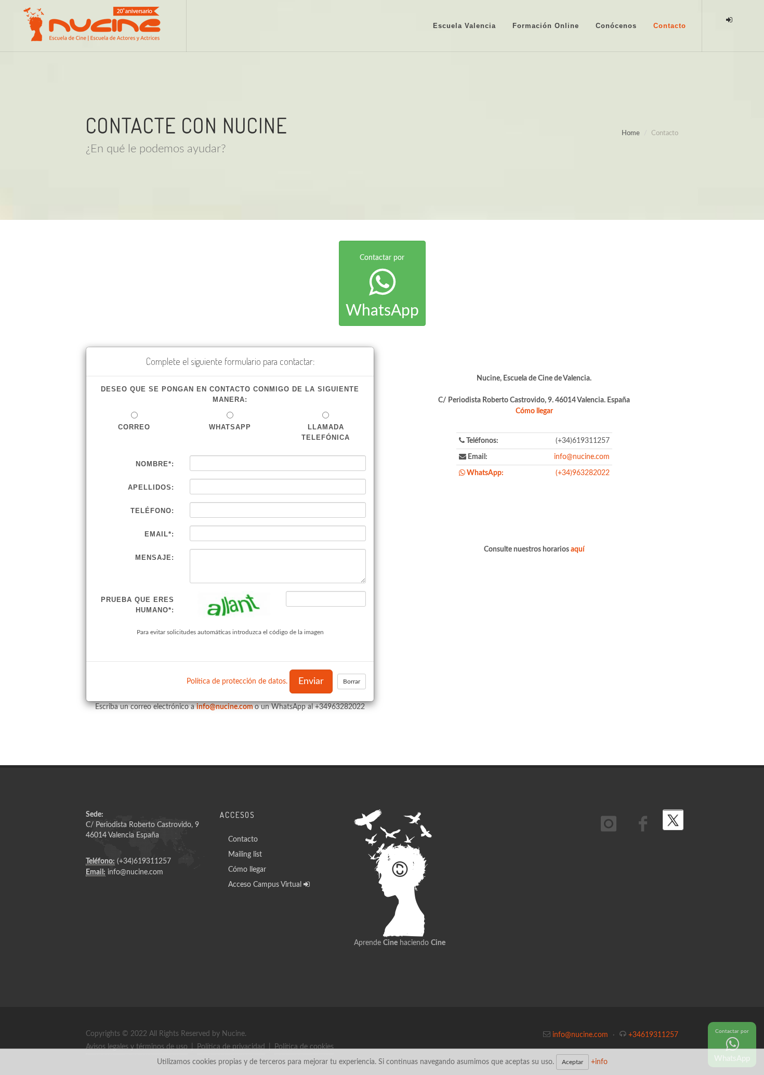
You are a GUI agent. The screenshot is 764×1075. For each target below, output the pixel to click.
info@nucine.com (224, 707)
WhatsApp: (484, 473)
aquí (578, 549)
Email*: (159, 534)
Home (631, 133)
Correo (134, 427)
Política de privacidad (231, 1047)
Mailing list (245, 854)
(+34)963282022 (583, 473)
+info (599, 1062)
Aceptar (572, 1062)
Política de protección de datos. (237, 681)
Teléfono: (152, 511)
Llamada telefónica (325, 432)
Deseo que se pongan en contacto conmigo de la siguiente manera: (230, 394)
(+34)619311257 (144, 861)
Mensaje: (154, 557)
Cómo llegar (534, 411)
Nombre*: (155, 464)
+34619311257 (653, 1035)
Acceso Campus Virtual (266, 884)
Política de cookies (304, 1047)
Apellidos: (151, 487)
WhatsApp (382, 286)
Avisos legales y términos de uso (137, 1047)
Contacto (243, 839)
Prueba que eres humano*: (137, 605)
